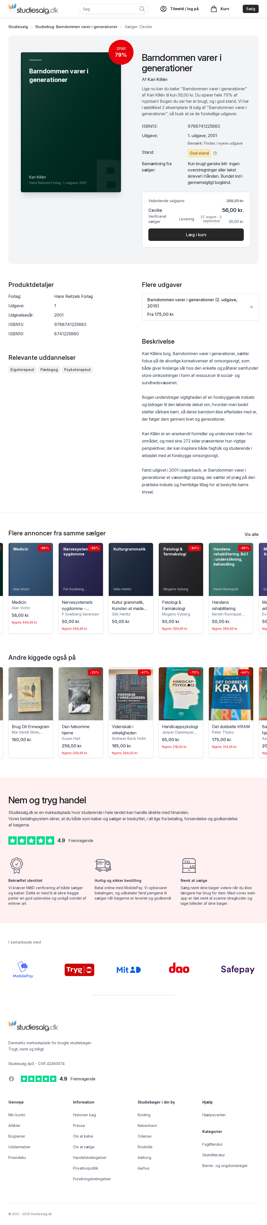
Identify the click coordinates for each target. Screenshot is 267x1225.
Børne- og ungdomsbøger (225, 1165)
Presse (79, 1125)
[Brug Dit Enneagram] (31, 693)
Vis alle (252, 534)
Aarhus (143, 1168)
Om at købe (83, 1136)
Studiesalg (18, 26)
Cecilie (155, 210)
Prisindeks (17, 1157)
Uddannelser (19, 1147)
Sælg (250, 9)
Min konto (16, 1115)
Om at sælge (84, 1147)
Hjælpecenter (214, 1115)
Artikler (14, 1125)
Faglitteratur (212, 1144)
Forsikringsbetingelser (92, 1179)
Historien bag (84, 1115)
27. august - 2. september (211, 219)
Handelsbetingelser (90, 1157)
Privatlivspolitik (85, 1168)
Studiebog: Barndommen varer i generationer (76, 26)
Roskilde (145, 1147)
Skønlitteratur (213, 1155)
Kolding (144, 1115)
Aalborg (144, 1157)
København (147, 1125)
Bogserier (16, 1136)
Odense (144, 1136)
